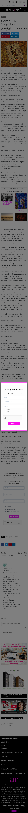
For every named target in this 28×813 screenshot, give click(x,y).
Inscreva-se (14, 424)
